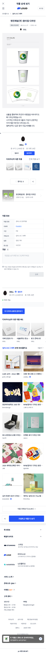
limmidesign (6, 407)
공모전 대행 (27, 628)
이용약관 (23, 623)
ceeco (25, 438)
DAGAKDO (5, 499)
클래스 (17, 628)
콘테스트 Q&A (9, 583)
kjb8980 (26, 468)
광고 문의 (33, 623)
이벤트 (8, 589)
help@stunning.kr (28, 605)
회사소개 (11, 619)
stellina (25, 377)
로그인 (41, 8)
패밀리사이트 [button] (8, 536)
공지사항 (20, 619)
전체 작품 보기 (34, 159)
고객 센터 (7, 596)
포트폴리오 (5, 14)
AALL (21, 144)
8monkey (26, 499)
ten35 (4, 438)
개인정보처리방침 (32, 619)
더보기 (40, 348)
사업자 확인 (13, 623)
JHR (3, 468)
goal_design (6, 377)
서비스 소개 (8, 576)
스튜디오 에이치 (28, 407)
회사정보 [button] (7, 529)
